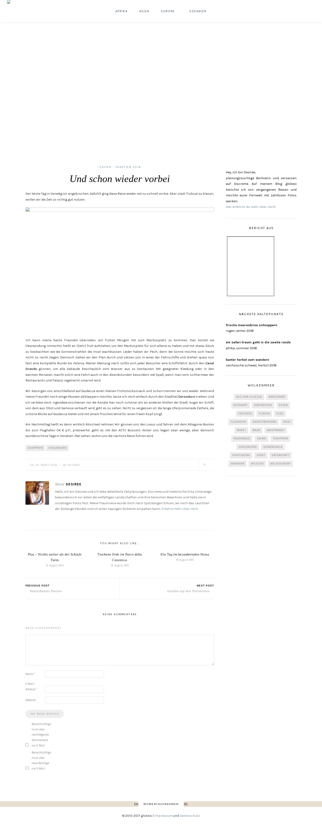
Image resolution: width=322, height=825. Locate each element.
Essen (283, 405)
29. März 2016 (46, 465)
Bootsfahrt (277, 396)
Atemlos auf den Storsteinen (189, 591)
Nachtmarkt (276, 430)
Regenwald (242, 438)
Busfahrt (241, 405)
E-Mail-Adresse (31, 686)
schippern (35, 447)
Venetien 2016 (128, 167)
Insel (287, 421)
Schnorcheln (273, 446)
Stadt (261, 455)
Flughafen (238, 421)
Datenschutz (190, 816)
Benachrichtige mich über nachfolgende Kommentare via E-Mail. (41, 734)
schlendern (57, 447)
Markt (241, 430)
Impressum (163, 816)
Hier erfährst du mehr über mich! (251, 207)
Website (30, 700)
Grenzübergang (265, 421)
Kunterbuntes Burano (45, 591)
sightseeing (241, 455)
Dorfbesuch (263, 405)
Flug (280, 413)
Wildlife (257, 463)
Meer (256, 430)
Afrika (122, 11)
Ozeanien (197, 11)
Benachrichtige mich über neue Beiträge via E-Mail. (41, 760)
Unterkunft (280, 455)
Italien (105, 167)
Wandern (237, 463)
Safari (261, 438)
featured (245, 413)
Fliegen (264, 413)
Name (30, 674)
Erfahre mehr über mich (179, 509)
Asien (144, 11)
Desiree (73, 465)
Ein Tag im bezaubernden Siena (185, 554)
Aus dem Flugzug (249, 396)
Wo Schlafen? (280, 463)
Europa (167, 11)
